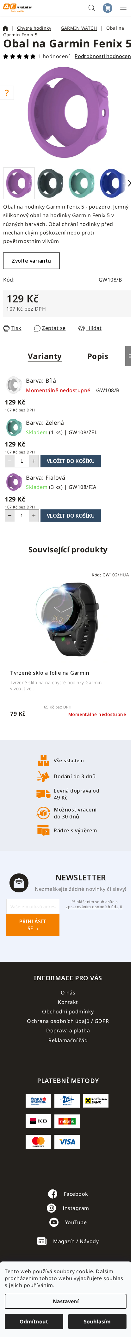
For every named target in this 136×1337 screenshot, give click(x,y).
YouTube (76, 1222)
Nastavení (66, 1301)
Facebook (76, 1193)
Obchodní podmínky (68, 1011)
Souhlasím (97, 1321)
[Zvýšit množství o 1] (34, 461)
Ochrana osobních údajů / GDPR (68, 1021)
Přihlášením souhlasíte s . (94, 904)
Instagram (76, 1208)
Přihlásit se (32, 925)
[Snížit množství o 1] (10, 461)
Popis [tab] (97, 356)
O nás (68, 992)
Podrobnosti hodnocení (103, 56)
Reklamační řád (68, 1040)
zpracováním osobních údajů (93, 906)
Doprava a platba (68, 1030)
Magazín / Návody (76, 1241)
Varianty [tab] (45, 356)
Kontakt (68, 1002)
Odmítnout (34, 1321)
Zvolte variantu (31, 260)
